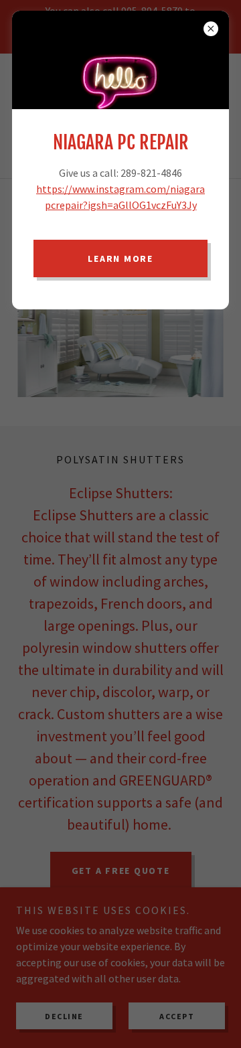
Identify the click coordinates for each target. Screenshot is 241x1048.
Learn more (120, 258)
